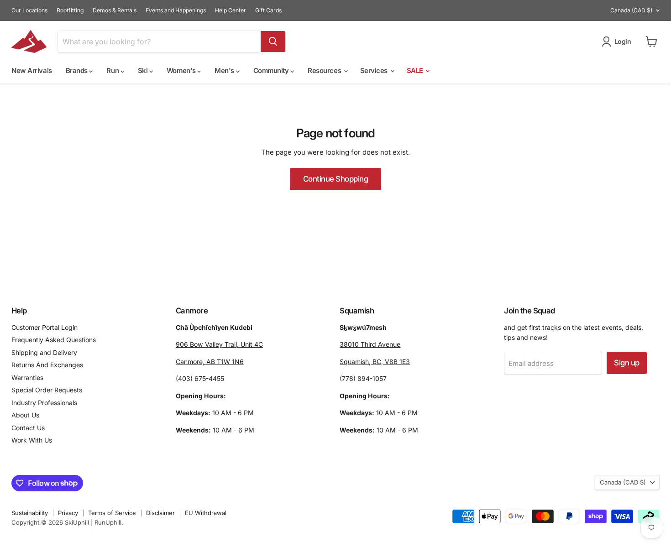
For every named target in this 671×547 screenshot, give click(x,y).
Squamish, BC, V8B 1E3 (375, 361)
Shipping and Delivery (44, 352)
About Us (25, 415)
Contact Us (28, 428)
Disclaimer (160, 512)
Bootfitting (70, 10)
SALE (416, 70)
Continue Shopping (335, 178)
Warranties (27, 377)
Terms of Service (112, 512)
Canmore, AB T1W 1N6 (210, 361)
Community (272, 70)
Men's (225, 70)
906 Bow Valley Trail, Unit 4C (219, 344)
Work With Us (31, 440)
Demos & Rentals (114, 10)
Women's (182, 70)
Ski (143, 70)
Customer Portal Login (44, 327)
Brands (77, 70)
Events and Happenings (176, 10)
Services (374, 70)
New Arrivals (31, 70)
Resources (325, 70)
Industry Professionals (44, 402)
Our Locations (29, 10)
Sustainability (29, 512)
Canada (631, 10)
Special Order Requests (46, 390)
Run (113, 70)
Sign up (626, 362)
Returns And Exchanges (47, 365)
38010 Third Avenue (370, 344)
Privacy (68, 512)
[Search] (273, 41)
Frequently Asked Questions (53, 340)
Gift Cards (268, 10)
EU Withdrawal (205, 512)
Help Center (230, 10)
